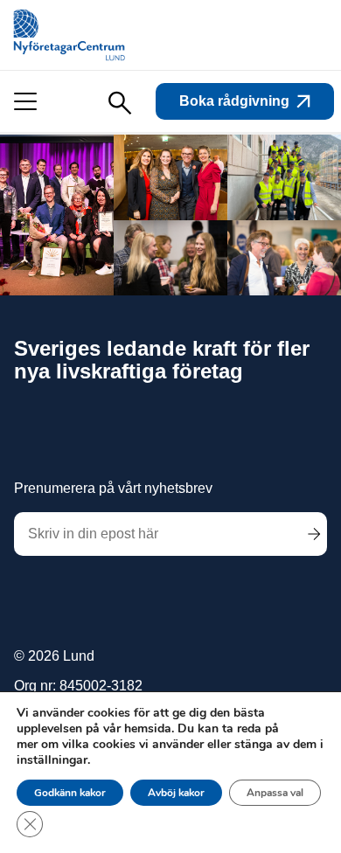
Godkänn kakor (70, 793)
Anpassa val (275, 793)
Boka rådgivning (234, 101)
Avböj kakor (176, 793)
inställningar (52, 760)
